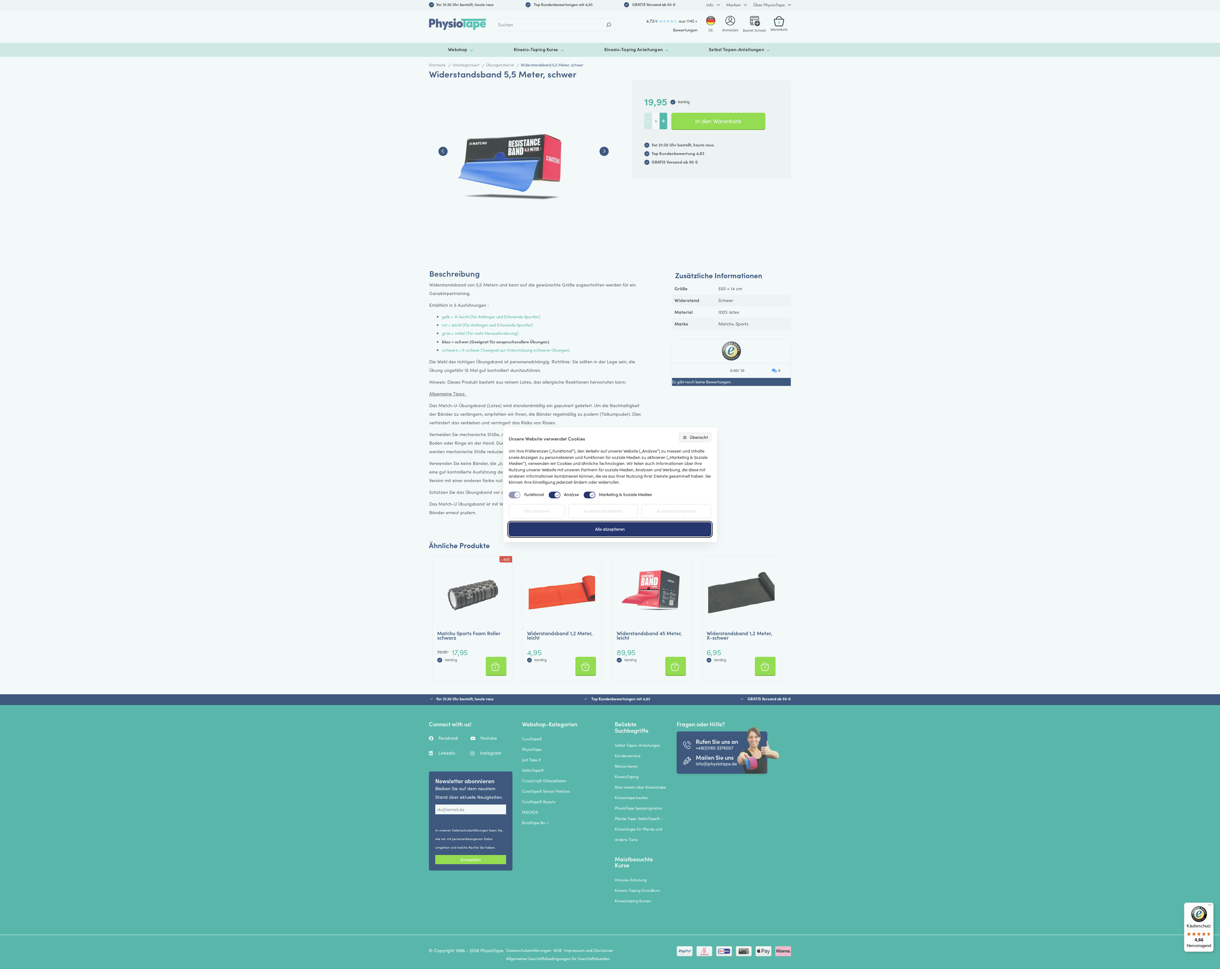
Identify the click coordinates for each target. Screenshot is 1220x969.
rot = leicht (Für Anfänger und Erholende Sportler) (487, 325)
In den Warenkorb (718, 121)
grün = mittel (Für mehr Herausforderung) (480, 333)
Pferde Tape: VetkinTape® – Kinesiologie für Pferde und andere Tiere (639, 829)
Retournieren (626, 766)
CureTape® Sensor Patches (546, 791)
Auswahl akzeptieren (603, 511)
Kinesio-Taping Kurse (536, 49)
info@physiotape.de (716, 764)
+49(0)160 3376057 (714, 748)
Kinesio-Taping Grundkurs (637, 890)
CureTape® (532, 738)
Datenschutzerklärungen (470, 830)
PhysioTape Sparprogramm (638, 808)
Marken (733, 5)
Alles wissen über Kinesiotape (640, 787)
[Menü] (1210, 906)
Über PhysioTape (769, 5)
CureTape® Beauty (538, 801)
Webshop (457, 49)
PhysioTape (531, 749)
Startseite (437, 64)
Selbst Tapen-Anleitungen (736, 49)
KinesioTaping (627, 776)
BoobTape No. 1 (535, 822)
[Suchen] (608, 25)
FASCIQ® (530, 812)
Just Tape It (531, 759)
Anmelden (470, 860)
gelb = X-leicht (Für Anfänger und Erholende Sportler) (491, 317)
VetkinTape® (533, 770)
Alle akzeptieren (610, 529)
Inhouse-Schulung (631, 879)
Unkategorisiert (465, 64)
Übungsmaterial (500, 64)
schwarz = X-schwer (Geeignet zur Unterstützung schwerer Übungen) (506, 350)
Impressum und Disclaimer (588, 950)
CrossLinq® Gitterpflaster (544, 780)
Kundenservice (627, 755)
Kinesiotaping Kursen (633, 900)
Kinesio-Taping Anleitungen (633, 49)
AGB (557, 950)
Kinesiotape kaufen (631, 797)
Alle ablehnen (537, 511)
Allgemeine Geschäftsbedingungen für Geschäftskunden (558, 958)
